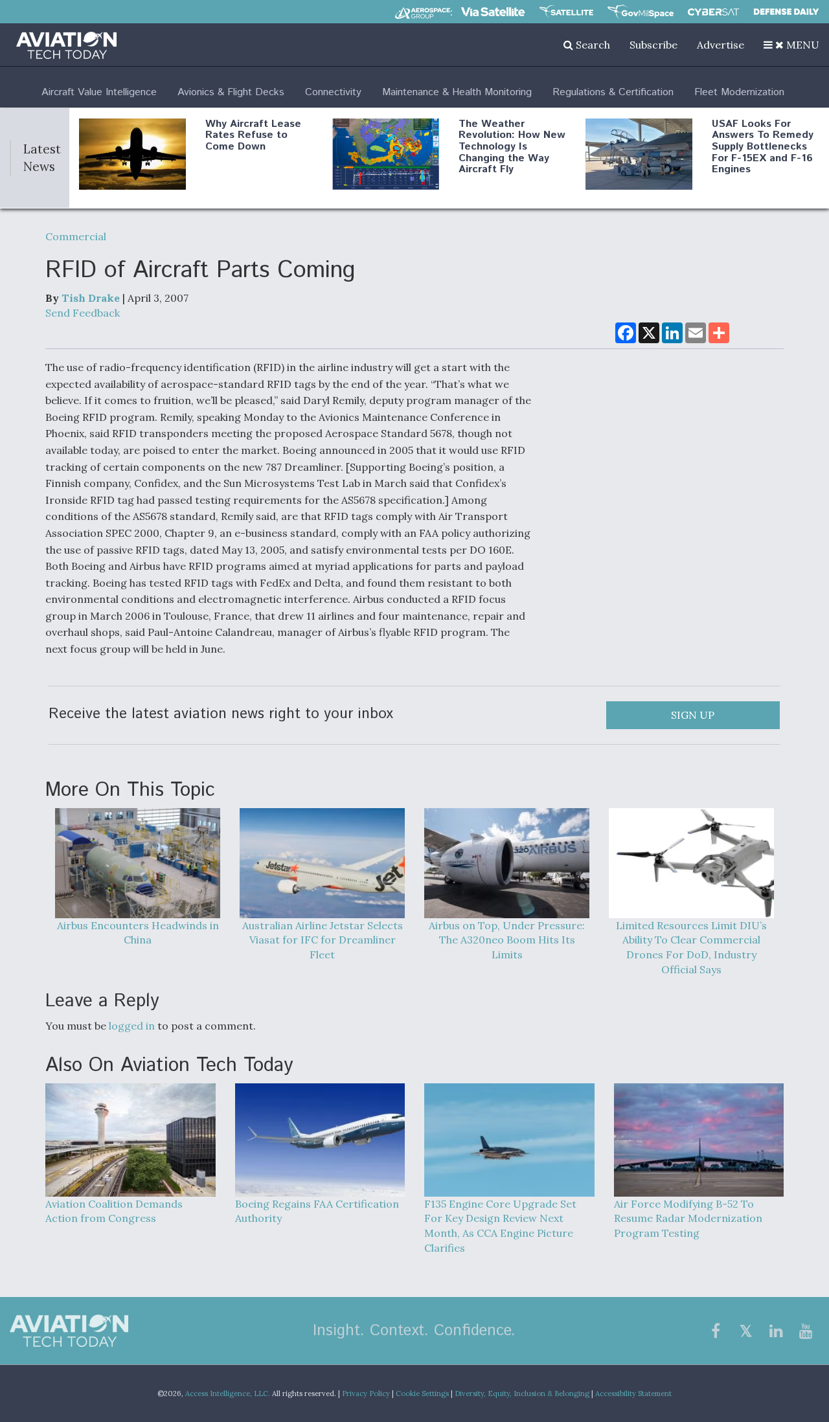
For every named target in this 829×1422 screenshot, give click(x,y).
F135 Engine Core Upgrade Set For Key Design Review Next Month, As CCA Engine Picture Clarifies (500, 1226)
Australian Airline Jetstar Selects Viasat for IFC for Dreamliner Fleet (322, 940)
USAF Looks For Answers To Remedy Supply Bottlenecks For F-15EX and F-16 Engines (762, 147)
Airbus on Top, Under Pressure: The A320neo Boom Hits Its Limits (507, 940)
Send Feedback (82, 312)
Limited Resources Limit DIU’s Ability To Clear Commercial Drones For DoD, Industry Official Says (691, 947)
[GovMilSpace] (641, 12)
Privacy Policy (366, 1393)
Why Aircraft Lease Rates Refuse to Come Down (253, 135)
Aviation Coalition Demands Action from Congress (114, 1211)
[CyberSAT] (713, 12)
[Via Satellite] (493, 11)
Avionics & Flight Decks (230, 92)
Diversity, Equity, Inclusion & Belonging (522, 1393)
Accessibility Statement (633, 1393)
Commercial (75, 236)
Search (591, 44)
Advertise (720, 44)
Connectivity (333, 92)
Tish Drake (91, 297)
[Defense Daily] (786, 11)
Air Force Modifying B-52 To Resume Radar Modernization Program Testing (688, 1218)
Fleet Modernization (739, 92)
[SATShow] (566, 11)
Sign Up (692, 714)
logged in (132, 1025)
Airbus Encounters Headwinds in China (138, 933)
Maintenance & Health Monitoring (457, 92)
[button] (791, 44)
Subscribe (653, 44)
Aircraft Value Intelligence (99, 92)
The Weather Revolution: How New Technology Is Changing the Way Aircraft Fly (512, 147)
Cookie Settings (422, 1393)
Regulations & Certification (613, 92)
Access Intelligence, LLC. (227, 1393)
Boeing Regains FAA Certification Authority (317, 1211)
